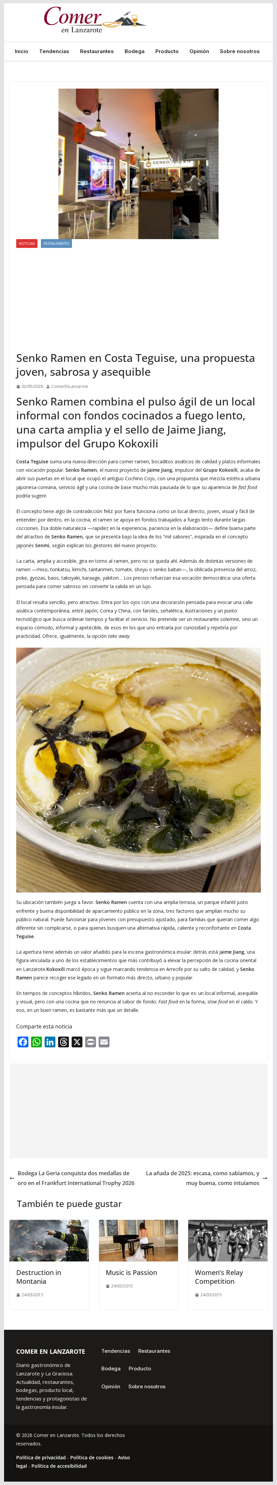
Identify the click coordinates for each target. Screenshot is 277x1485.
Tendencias (54, 51)
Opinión (199, 51)
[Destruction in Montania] (49, 1224)
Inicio (21, 51)
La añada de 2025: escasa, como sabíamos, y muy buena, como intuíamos (202, 1178)
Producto (167, 51)
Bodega (135, 51)
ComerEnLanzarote (69, 386)
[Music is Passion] (138, 1224)
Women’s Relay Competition (219, 1277)
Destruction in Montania (38, 1277)
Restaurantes (97, 51)
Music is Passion (131, 1272)
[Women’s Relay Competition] (227, 1224)
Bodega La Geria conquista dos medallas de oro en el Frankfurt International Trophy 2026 (76, 1178)
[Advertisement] (138, 299)
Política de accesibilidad (59, 1466)
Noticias (27, 243)
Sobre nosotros (240, 51)
